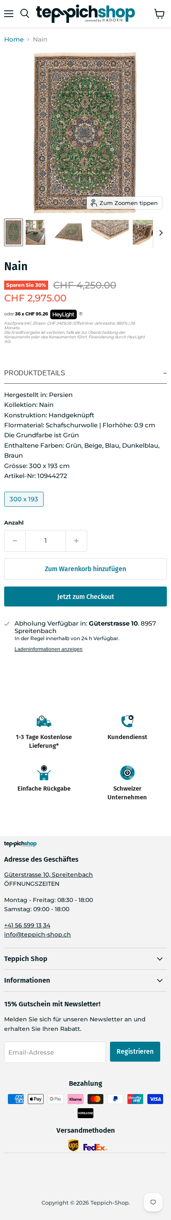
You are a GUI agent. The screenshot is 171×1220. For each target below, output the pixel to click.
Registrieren (135, 1051)
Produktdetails (34, 373)
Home (14, 39)
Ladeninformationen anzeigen (49, 649)
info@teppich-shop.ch (37, 934)
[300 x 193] (25, 509)
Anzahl (14, 523)
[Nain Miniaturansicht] (13, 232)
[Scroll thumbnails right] (159, 232)
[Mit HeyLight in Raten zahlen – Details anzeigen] (81, 314)
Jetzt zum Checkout (85, 597)
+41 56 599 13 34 (27, 925)
